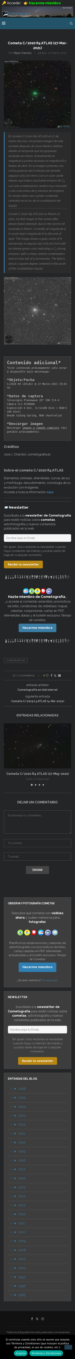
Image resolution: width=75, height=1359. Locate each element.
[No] (68, 1347)
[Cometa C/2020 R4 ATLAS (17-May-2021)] (37, 745)
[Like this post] (47, 675)
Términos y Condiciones (46, 1353)
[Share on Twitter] (55, 675)
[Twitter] (37, 1319)
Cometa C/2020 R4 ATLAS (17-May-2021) (37, 774)
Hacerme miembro (37, 628)
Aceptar (21, 1353)
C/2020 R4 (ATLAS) (15, 660)
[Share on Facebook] (51, 675)
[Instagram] (42, 1319)
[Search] (71, 23)
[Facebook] (32, 1319)
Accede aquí (50, 980)
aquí (50, 492)
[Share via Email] (59, 675)
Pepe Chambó (23, 53)
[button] (7, 754)
